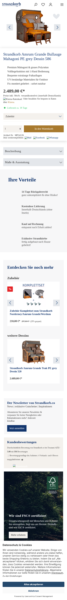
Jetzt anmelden (16, 428)
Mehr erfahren (18, 535)
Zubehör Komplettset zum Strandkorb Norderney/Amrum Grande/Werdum (31, 312)
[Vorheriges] (10, 27)
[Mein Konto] (50, 4)
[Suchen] (35, 4)
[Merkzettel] (43, 4)
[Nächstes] (57, 27)
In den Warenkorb (44, 128)
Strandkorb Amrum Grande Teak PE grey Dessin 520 (33, 370)
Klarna (11, 102)
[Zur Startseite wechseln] (6, 4)
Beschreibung (13, 151)
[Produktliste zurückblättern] (10, 303)
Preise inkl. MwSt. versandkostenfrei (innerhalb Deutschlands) (32, 95)
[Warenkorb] (56, 3)
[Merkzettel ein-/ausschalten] (56, 16)
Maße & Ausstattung (17, 162)
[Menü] (62, 4)
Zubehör (10, 116)
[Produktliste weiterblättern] (56, 303)
